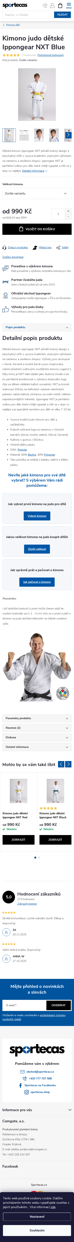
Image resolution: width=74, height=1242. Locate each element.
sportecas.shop (40, 1092)
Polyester (49, 455)
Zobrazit (18, 840)
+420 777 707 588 (40, 1078)
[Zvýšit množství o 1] (68, 211)
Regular (22, 450)
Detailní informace (33, 171)
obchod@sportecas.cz (40, 1072)
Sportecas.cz (39, 1185)
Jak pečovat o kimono (37, 582)
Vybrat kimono (37, 516)
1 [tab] (35, 858)
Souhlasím (37, 1230)
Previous (61, 764)
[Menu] (69, 5)
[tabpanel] (18, 812)
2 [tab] (39, 858)
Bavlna (32, 455)
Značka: (13, 257)
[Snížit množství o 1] (68, 216)
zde (53, 1207)
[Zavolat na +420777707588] (45, 5)
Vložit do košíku (40, 229)
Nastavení (37, 1216)
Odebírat (59, 1005)
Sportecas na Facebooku (40, 1085)
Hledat (62, 15)
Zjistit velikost (37, 549)
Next (68, 764)
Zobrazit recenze (27, 904)
